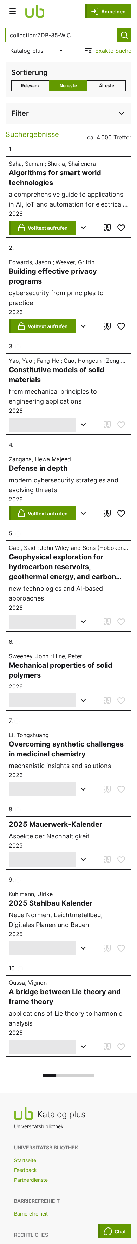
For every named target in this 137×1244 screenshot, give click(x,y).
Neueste (68, 85)
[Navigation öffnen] (13, 11)
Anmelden (113, 11)
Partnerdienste (31, 1180)
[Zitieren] (107, 228)
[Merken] (121, 228)
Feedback (25, 1170)
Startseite (25, 1160)
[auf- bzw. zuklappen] (83, 228)
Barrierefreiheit (31, 1214)
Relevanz (30, 85)
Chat (120, 1232)
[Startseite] (34, 11)
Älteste (106, 85)
